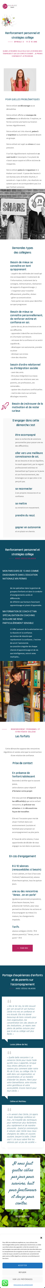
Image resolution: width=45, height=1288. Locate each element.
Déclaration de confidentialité (23, 1285)
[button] (41, 1237)
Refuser (22, 1272)
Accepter (22, 1265)
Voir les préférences (22, 1279)
